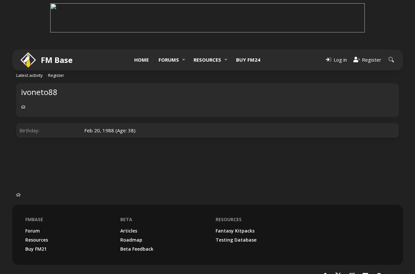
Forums (169, 59)
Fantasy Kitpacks (235, 231)
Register (56, 75)
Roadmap (131, 240)
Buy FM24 (248, 59)
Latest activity (29, 75)
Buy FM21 (36, 249)
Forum (32, 231)
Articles (128, 231)
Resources (207, 59)
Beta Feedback (136, 249)
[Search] (391, 60)
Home (141, 59)
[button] (183, 60)
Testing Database (236, 240)
